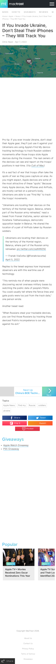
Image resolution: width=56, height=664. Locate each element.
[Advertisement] (28, 108)
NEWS (5, 12)
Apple (11, 16)
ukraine (6, 410)
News (18, 16)
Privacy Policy (28, 649)
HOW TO (16, 12)
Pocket (30, 429)
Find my (22, 405)
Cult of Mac (37, 165)
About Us (28, 638)
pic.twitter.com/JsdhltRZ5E (31, 249)
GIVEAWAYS (30, 12)
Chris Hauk (7, 42)
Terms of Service (28, 654)
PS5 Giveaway (11, 448)
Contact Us (28, 643)
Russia (32, 405)
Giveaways (28, 659)
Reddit (42, 423)
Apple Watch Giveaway (16, 445)
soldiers (42, 405)
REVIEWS (43, 12)
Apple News (9, 405)
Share (17, 418)
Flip (16, 422)
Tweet (43, 418)
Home (4, 16)
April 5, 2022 (12, 259)
